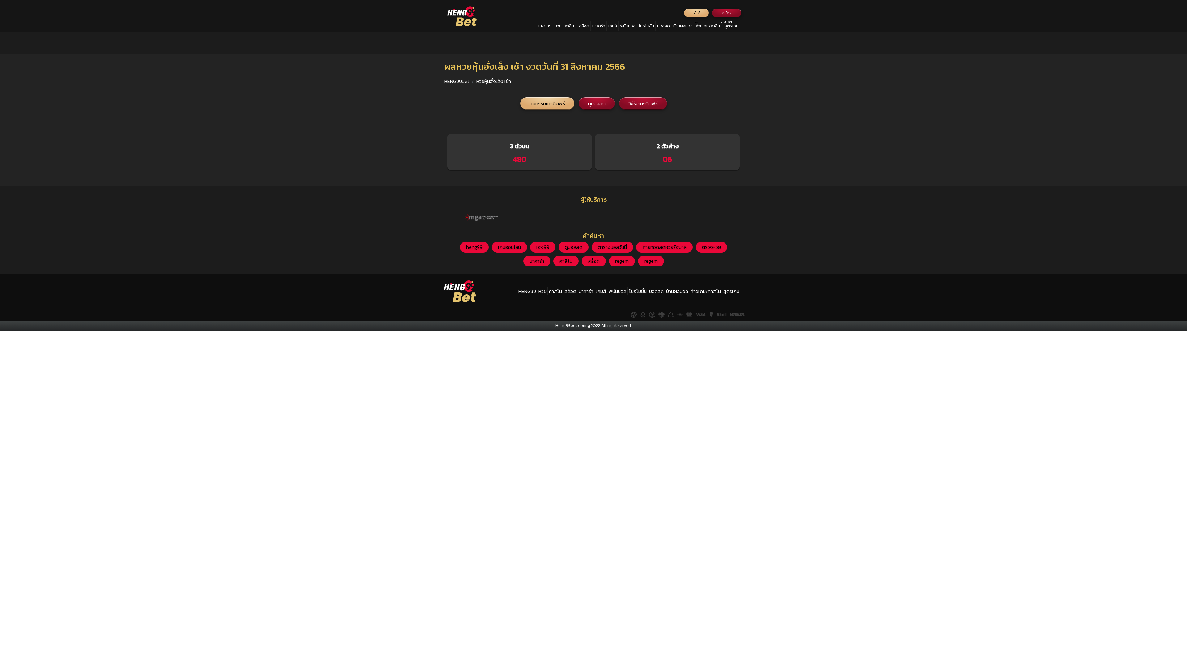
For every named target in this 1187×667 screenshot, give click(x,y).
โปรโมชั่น (646, 26)
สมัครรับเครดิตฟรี (547, 103)
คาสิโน (570, 26)
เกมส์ (612, 26)
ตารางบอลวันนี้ (612, 247)
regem (622, 261)
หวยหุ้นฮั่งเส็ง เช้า (493, 81)
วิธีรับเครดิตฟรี (643, 103)
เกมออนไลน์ (509, 247)
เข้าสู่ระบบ (696, 13)
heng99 (474, 247)
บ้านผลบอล (683, 26)
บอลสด (663, 26)
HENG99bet (456, 81)
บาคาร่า (598, 26)
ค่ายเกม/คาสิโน (708, 26)
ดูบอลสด (597, 103)
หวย (558, 26)
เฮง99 (542, 247)
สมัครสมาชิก (726, 13)
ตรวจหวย (711, 247)
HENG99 (543, 26)
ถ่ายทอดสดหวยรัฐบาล (664, 247)
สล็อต (584, 26)
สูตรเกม (731, 26)
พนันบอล (628, 26)
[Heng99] (462, 16)
